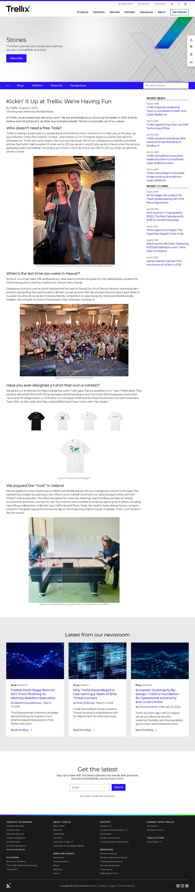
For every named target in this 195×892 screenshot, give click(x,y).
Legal (112, 886)
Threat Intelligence (15, 838)
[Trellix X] (186, 885)
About (161, 12)
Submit (118, 787)
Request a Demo (155, 830)
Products (82, 12)
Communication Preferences (114, 842)
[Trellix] (8, 885)
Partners (129, 12)
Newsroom (58, 857)
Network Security (15, 834)
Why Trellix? (59, 826)
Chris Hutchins (148, 706)
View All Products (15, 849)
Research (56, 85)
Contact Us (152, 826)
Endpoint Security (15, 826)
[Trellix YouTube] (182, 885)
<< (7, 85)
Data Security (13, 830)
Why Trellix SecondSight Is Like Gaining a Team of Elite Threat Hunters (95, 694)
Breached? (127, 3)
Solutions (99, 12)
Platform (37, 85)
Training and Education (111, 861)
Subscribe (16, 58)
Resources (146, 12)
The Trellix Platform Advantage (21, 865)
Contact (162, 3)
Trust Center (106, 869)
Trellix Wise (12, 869)
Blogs (56, 865)
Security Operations (16, 845)
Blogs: (20, 85)
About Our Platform (16, 861)
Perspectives (78, 85)
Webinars (58, 869)
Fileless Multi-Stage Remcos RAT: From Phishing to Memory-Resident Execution (33, 694)
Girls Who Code (123, 296)
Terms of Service (126, 886)
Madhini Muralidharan (28, 702)
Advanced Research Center (113, 857)
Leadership (58, 834)
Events (56, 873)
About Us (57, 830)
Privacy (103, 886)
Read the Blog (19, 730)
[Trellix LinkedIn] (177, 885)
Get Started (179, 12)
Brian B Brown (86, 702)
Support (145, 3)
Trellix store (127, 390)
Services (115, 12)
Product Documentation (112, 830)
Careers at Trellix (61, 842)
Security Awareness (110, 865)
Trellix (14, 107)
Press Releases (61, 861)
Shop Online (153, 842)
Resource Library (108, 853)
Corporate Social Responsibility (68, 845)
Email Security (13, 842)
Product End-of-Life (110, 838)
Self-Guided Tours (109, 873)
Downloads (105, 834)
